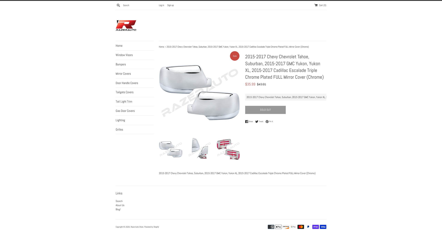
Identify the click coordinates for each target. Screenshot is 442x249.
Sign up (170, 5)
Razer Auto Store (137, 226)
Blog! (118, 209)
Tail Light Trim (124, 101)
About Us (120, 205)
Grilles (119, 129)
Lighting (120, 120)
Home (119, 46)
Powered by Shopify (151, 226)
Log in (161, 5)
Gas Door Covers (125, 111)
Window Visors (124, 55)
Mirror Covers (123, 74)
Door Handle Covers (127, 83)
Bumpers (121, 64)
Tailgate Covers (124, 92)
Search (119, 201)
